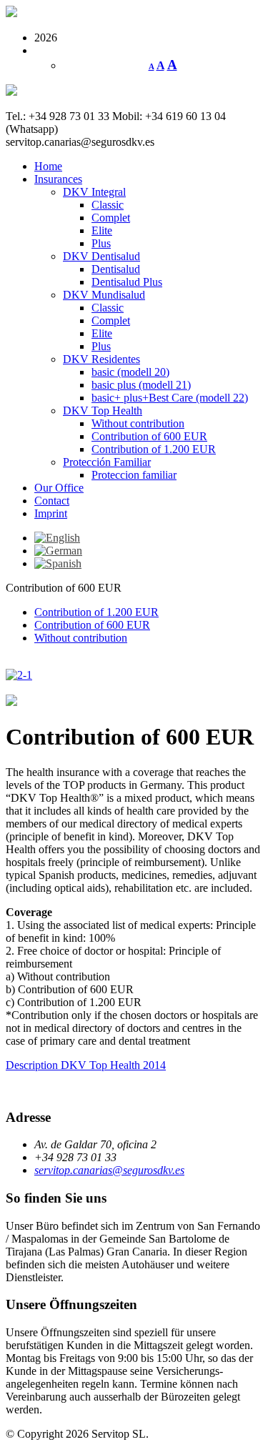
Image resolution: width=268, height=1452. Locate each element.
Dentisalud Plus (126, 282)
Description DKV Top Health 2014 (86, 1065)
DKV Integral (94, 192)
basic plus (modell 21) (141, 385)
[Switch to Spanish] (57, 563)
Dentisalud (115, 269)
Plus (101, 243)
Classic (107, 205)
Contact (51, 500)
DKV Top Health (102, 410)
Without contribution (137, 423)
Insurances (58, 179)
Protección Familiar (107, 462)
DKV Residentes (101, 359)
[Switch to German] (58, 550)
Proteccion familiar (134, 475)
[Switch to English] (57, 538)
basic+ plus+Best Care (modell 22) (169, 398)
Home (48, 166)
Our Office (59, 488)
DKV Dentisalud (101, 256)
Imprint (50, 513)
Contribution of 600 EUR (149, 436)
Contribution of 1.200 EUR (153, 449)
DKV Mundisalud (104, 295)
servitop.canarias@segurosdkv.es (109, 1170)
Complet (110, 218)
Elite (101, 230)
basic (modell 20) (130, 372)
